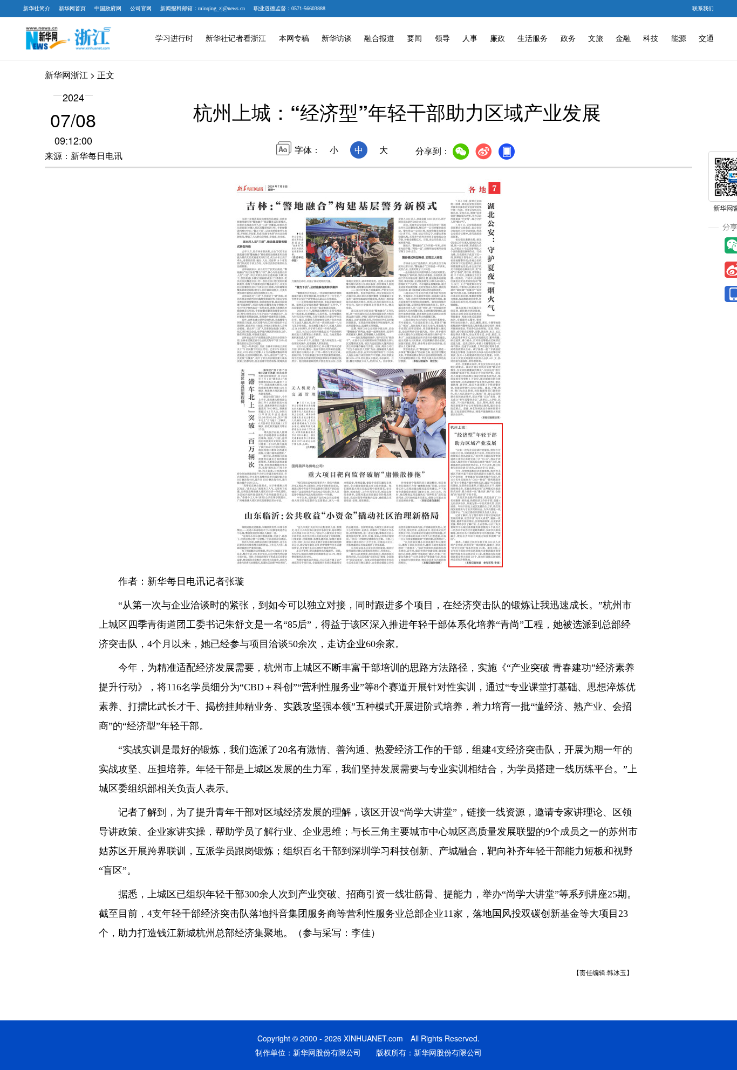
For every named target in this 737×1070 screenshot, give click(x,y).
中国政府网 (107, 8)
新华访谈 (337, 39)
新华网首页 (72, 8)
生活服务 (532, 39)
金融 (623, 39)
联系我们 (703, 8)
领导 (442, 39)
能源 (678, 39)
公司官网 (141, 8)
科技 (650, 39)
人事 (469, 39)
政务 (568, 39)
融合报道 (379, 39)
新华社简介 (36, 8)
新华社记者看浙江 (236, 39)
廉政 (497, 39)
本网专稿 (294, 39)
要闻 (414, 39)
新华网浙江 (66, 74)
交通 (706, 39)
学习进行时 (174, 39)
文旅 (595, 39)
